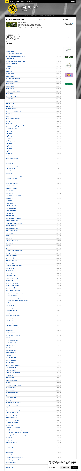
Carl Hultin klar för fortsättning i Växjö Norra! (13, 308)
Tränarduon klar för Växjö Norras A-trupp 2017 (14, 414)
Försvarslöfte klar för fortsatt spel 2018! (13, 323)
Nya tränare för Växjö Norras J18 (11, 415)
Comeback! (8, 68)
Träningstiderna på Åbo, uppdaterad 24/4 (13, 372)
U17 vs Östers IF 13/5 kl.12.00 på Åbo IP (13, 267)
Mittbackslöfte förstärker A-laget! (12, 220)
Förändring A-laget (9, 116)
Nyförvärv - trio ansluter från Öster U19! (12, 196)
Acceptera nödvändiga (65, 467)
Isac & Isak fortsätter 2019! (10, 216)
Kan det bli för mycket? (10, 138)
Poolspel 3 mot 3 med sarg (10, 268)
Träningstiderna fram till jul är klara (12, 412)
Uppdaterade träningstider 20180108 (12, 297)
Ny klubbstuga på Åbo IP (10, 170)
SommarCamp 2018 (9, 270)
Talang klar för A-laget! (10, 305)
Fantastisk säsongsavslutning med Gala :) (13, 181)
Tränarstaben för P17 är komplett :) (12, 175)
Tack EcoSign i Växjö (9, 375)
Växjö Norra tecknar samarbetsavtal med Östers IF (14, 53)
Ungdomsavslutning (9, 163)
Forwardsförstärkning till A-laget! (11, 253)
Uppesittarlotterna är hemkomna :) (12, 180)
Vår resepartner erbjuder (10, 185)
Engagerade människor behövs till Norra (13, 427)
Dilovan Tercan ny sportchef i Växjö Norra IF (13, 111)
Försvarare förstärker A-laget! (11, 272)
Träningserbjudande (9, 206)
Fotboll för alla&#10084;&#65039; (12, 295)
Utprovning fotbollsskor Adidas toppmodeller (14, 459)
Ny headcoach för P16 (10, 215)
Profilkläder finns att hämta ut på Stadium (13, 278)
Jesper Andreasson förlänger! (11, 101)
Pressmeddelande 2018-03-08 (11, 275)
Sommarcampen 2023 (10, 73)
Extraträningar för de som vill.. (15, 19)
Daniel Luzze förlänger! (10, 88)
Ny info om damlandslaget (10, 362)
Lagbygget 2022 (9, 131)
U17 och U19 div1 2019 (10, 243)
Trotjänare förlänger (9, 407)
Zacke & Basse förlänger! (10, 106)
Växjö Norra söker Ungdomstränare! (12, 49)
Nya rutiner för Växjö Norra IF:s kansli (12, 96)
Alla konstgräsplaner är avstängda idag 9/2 (13, 385)
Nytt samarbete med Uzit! (10, 113)
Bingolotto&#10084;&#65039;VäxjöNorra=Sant (14, 290)
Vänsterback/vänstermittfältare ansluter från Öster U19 (15, 176)
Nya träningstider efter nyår (10, 400)
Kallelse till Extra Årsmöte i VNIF (11, 310)
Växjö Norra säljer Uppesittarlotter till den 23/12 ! (14, 165)
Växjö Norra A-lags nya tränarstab (12, 171)
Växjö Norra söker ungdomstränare (12, 422)
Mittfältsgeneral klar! (9, 193)
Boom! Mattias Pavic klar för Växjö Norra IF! (13, 78)
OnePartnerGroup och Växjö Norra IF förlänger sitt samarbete (16, 292)
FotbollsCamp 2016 (9, 447)
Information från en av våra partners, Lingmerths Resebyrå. (16, 435)
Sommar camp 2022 (9, 123)
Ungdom (16, 1)
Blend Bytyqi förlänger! (10, 103)
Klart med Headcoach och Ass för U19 (12, 230)
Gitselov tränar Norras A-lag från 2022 (12, 158)
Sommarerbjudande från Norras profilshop (13, 439)
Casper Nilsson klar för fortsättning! (12, 325)
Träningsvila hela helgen (10, 302)
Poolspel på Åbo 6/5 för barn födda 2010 (13, 367)
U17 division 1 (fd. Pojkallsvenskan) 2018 (13, 335)
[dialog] (64, 464)
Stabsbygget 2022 (9, 153)
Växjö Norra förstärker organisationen (12, 424)
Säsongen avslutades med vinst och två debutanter (15, 410)
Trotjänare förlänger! (9, 233)
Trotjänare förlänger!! (9, 320)
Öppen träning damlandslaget (11, 360)
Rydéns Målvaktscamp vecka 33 (11, 255)
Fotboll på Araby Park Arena (11, 205)
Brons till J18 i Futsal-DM (10, 282)
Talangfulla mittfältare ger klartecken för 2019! (14, 223)
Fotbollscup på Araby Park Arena (11, 178)
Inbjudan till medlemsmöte (10, 58)
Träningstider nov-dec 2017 (10, 332)
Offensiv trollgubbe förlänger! (11, 225)
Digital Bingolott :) (9, 173)
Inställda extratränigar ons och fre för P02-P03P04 (14, 358)
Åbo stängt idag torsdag (10, 450)
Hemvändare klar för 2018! (10, 328)
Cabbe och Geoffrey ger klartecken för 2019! (13, 218)
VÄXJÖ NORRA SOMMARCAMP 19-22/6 (13, 365)
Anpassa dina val (52, 467)
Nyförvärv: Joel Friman (10, 93)
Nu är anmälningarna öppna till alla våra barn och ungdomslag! (16, 54)
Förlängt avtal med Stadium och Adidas (13, 91)
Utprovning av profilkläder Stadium (12, 460)
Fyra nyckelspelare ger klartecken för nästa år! (14, 195)
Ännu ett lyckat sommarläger (11, 357)
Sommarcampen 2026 (10, 51)
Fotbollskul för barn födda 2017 (11, 128)
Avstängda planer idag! (10, 303)
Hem (7, 1)
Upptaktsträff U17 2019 (10, 235)
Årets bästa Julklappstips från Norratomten (13, 402)
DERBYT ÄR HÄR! (9, 440)
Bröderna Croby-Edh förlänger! (11, 108)
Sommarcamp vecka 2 (10, 71)
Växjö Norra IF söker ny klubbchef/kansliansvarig (14, 166)
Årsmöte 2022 (8, 130)
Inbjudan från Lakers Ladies (11, 210)
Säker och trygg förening (10, 168)
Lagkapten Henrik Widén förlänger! (12, 240)
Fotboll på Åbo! (8, 355)
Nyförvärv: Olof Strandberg (10, 86)
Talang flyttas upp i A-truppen (11, 208)
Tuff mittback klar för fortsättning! (12, 322)
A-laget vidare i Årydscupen (11, 387)
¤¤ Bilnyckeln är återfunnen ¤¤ (11, 449)
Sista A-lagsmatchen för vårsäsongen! (12, 260)
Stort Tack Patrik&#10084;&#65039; (12, 340)
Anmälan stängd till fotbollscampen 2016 (13, 445)
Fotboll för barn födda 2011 (11, 370)
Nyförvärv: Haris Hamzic (10, 83)
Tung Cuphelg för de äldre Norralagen (12, 285)
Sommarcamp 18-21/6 (10, 263)
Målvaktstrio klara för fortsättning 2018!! (13, 318)
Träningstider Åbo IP (9, 203)
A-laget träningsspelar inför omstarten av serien (14, 430)
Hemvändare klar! (9, 238)
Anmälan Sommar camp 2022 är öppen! (13, 118)
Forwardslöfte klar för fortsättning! (12, 313)
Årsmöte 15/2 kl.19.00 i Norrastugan (12, 392)
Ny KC (7, 156)
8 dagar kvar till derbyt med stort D (12, 442)
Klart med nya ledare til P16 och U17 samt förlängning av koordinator (17, 211)
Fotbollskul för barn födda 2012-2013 (12, 283)
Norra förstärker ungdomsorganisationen (13, 307)
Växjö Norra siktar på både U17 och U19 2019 (14, 250)
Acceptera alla (74, 467)
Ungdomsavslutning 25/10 (10, 186)
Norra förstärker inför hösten (11, 350)
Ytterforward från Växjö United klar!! (12, 312)
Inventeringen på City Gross (10, 429)
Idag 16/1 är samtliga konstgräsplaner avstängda (14, 293)
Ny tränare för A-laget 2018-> (11, 345)
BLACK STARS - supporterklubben (12, 63)
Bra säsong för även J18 (10, 338)
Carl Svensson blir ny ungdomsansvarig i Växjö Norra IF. (15, 61)
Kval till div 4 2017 (9, 419)
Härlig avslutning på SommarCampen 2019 (13, 201)
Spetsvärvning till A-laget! (10, 273)
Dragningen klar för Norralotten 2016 (12, 420)
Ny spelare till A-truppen (10, 337)
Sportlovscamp (8, 382)
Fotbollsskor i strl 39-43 (10, 425)
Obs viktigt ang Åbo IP (10, 258)
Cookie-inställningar (9, 467)
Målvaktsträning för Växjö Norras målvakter (13, 454)
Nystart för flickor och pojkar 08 (11, 380)
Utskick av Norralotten (10, 444)
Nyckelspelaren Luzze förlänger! (11, 188)
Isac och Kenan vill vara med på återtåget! (13, 405)
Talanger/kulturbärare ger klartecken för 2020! (14, 191)
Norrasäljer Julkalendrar (10, 317)
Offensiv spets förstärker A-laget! (12, 228)
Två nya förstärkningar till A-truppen (12, 288)
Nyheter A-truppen (9, 333)
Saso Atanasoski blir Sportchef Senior (12, 417)
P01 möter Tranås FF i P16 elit (11, 342)
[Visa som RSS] (44, 19)
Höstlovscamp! (8, 245)
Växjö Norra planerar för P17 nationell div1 (13, 160)
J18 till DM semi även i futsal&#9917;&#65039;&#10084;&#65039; (17, 300)
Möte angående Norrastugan (11, 462)
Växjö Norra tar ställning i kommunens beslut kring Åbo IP (16, 56)
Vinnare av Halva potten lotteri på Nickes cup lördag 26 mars (16, 125)
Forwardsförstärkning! (10, 121)
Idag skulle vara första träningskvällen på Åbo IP (14, 457)
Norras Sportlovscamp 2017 (11, 390)
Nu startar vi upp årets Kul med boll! (12, 120)
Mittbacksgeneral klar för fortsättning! (12, 327)
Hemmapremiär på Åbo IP (10, 455)
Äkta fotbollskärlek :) (9, 452)
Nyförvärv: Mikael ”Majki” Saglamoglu (12, 81)
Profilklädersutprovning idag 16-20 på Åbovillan (14, 265)
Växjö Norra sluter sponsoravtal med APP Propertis (14, 298)
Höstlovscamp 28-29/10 (10, 190)
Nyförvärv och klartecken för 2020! (12, 183)
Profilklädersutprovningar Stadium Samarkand (14, 395)
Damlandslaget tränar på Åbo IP (11, 363)
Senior (11, 1)
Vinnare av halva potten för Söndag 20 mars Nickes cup (15, 126)
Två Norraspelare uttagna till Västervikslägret (13, 434)
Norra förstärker (9, 347)
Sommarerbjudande (9, 200)
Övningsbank (8, 248)
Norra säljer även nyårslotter (11, 141)
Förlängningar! (8, 64)
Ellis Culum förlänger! (9, 98)
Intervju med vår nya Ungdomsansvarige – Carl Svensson (15, 59)
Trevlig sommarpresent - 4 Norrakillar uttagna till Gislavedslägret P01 (17, 432)
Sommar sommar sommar (10, 353)
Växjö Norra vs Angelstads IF (11, 348)
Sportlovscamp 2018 (9, 277)
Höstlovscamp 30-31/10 (10, 330)
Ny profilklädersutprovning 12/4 (11, 377)
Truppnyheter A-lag (9, 213)
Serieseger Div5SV (9, 343)
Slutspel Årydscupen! (9, 280)
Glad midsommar (9, 437)
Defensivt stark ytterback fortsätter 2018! (13, 315)
